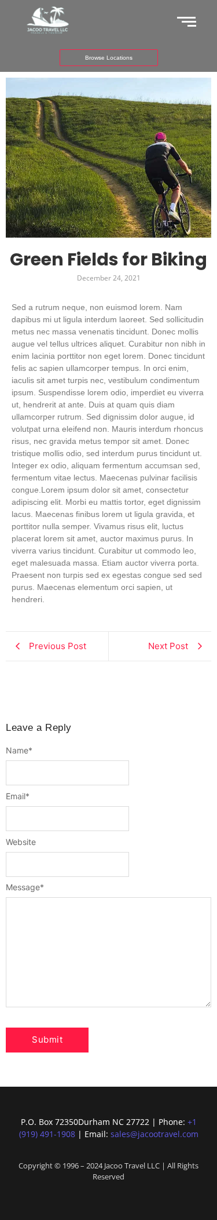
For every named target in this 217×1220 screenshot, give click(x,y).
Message (25, 887)
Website (21, 842)
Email (18, 796)
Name (19, 750)
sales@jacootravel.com (154, 1133)
